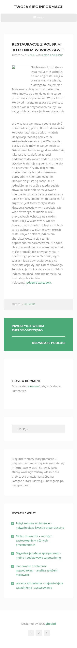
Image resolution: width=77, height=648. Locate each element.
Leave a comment (52, 55)
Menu (38, 19)
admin (31, 55)
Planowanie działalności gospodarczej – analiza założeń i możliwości (37, 570)
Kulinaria (29, 304)
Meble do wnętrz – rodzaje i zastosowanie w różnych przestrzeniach (34, 540)
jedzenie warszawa (38, 282)
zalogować (33, 386)
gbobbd (51, 624)
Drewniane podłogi (48, 343)
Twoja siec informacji (38, 7)
